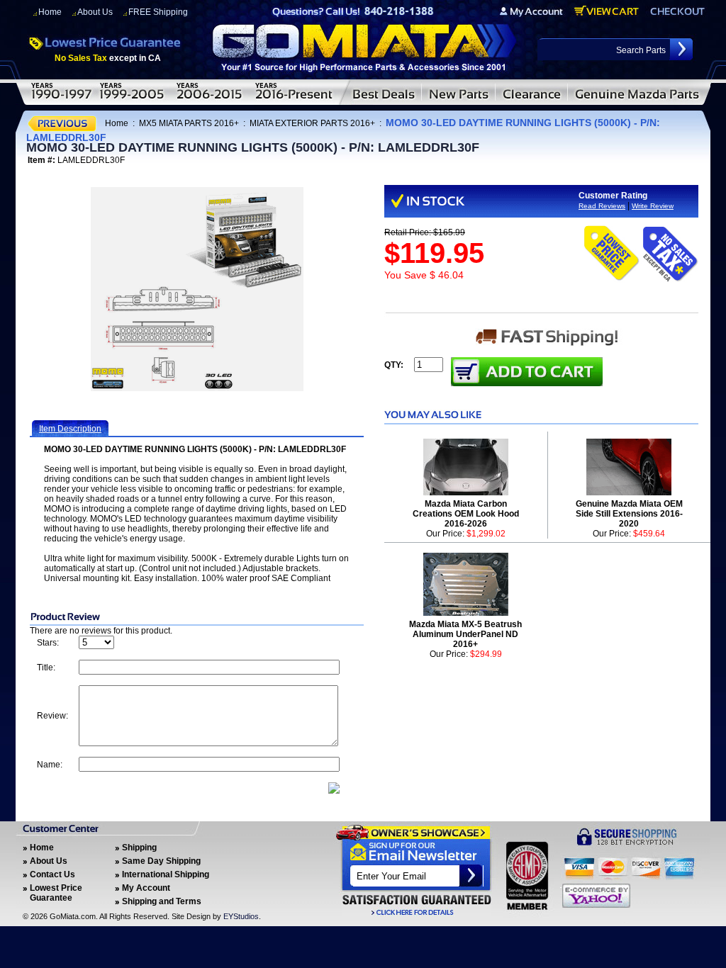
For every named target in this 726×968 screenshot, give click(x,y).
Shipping (139, 847)
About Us (95, 12)
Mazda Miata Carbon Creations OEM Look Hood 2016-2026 (466, 514)
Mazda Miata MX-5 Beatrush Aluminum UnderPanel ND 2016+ (465, 634)
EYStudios (241, 916)
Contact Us (52, 874)
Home (50, 12)
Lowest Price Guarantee (56, 893)
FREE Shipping (158, 12)
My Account (146, 888)
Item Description (70, 429)
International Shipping (165, 874)
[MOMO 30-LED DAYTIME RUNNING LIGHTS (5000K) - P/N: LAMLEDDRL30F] (197, 289)
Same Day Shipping (161, 861)
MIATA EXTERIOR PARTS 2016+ (312, 123)
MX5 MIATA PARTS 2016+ (189, 123)
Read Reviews (602, 206)
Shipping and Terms (161, 901)
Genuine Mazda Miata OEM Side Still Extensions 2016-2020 (629, 514)
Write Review (653, 206)
